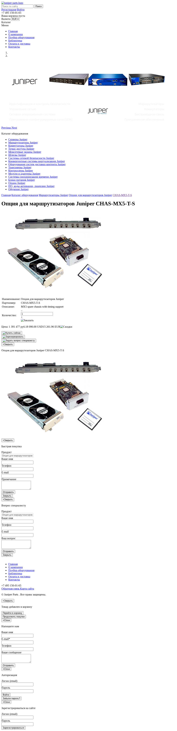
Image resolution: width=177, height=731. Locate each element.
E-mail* (5, 638)
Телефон (6, 465)
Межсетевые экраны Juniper (24, 151)
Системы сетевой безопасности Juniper (31, 158)
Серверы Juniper (17, 139)
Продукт (6, 452)
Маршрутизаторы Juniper (23, 142)
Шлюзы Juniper (17, 155)
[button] (6, 127)
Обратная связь (10, 588)
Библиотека (15, 40)
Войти (21, 9)
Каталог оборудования (24, 195)
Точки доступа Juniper (21, 148)
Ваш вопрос (8, 538)
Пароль (5, 687)
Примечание (8, 479)
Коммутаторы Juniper (20, 145)
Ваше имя (7, 458)
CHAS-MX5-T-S (122, 195)
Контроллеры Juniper (20, 170)
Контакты (14, 46)
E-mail (5, 472)
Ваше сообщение (11, 652)
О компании (15, 34)
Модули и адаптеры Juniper (24, 173)
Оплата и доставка (19, 43)
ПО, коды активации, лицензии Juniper (31, 186)
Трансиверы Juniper (19, 167)
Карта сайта (26, 588)
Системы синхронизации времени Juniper (33, 176)
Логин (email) (9, 680)
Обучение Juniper (18, 189)
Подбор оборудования (21, 37)
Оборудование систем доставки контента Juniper (37, 164)
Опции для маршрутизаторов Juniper (90, 195)
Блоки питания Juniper (21, 179)
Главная (13, 31)
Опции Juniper (16, 183)
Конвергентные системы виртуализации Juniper (36, 161)
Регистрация (8, 9)
